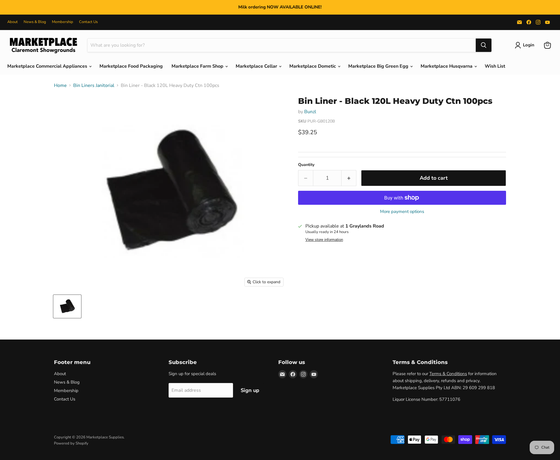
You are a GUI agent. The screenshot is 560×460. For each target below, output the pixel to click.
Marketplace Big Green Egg (379, 66)
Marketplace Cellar (257, 66)
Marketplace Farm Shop (198, 66)
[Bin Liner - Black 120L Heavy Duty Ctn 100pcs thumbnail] (67, 306)
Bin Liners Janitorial (93, 85)
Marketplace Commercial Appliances (47, 66)
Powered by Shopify (71, 443)
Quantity (306, 164)
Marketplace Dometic (313, 66)
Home (60, 85)
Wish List (495, 66)
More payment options (402, 211)
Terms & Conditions (448, 374)
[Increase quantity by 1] (349, 178)
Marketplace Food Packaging (131, 66)
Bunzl (310, 112)
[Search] (483, 45)
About (12, 22)
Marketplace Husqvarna (447, 66)
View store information (324, 240)
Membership (62, 22)
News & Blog (35, 22)
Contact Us (88, 22)
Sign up (250, 390)
